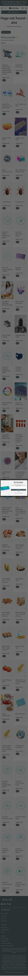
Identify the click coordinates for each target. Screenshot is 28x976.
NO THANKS (18, 491)
